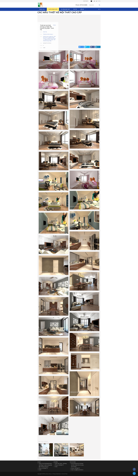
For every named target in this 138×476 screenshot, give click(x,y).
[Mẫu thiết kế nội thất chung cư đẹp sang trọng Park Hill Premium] (77, 449)
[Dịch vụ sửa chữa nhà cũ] (40, 5)
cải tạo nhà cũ (49, 473)
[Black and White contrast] (91, 1)
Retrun (54, 25)
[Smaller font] (96, 1)
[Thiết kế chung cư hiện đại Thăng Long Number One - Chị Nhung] (46, 449)
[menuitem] (42, 9)
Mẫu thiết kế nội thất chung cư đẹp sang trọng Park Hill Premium (76, 454)
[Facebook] (134, 469)
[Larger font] (94, 1)
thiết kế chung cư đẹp (49, 39)
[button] (98, 5)
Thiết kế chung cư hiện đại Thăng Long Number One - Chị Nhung (44, 454)
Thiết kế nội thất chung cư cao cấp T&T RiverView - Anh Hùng (60, 454)
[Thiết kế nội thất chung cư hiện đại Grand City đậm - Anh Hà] (53, 59)
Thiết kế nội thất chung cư (48, 34)
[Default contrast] (89, 1)
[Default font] (100, 1)
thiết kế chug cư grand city (48, 36)
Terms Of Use (64, 473)
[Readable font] (98, 1)
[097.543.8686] (134, 473)
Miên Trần (45, 31)
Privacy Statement (57, 473)
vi (98, 9)
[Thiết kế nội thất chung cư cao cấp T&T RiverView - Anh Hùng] (61, 449)
